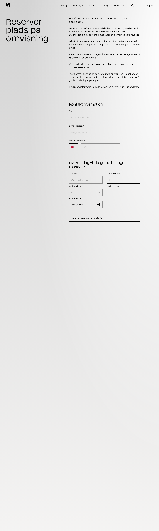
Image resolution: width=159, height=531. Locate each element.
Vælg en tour (75, 186)
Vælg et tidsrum (115, 186)
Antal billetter (113, 173)
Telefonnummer (77, 140)
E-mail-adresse (76, 126)
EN (152, 5)
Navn (72, 111)
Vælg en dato (75, 198)
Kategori (73, 173)
